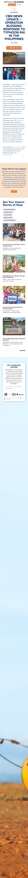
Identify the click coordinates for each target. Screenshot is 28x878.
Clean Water (7, 215)
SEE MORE (22, 350)
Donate (14, 191)
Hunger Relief (8, 212)
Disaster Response (9, 209)
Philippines (20, 120)
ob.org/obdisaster (7, 155)
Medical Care (8, 217)
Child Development (9, 220)
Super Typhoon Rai (17, 147)
